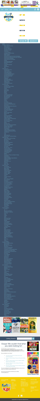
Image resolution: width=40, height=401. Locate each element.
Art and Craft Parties (7, 167)
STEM (5, 237)
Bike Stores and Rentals (8, 245)
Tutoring (5, 65)
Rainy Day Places (7, 119)
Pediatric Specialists (7, 159)
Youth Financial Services (8, 83)
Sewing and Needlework (8, 235)
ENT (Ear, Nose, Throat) (8, 147)
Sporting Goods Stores (8, 260)
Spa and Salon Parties (8, 202)
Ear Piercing (6, 253)
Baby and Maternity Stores (8, 243)
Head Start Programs (7, 50)
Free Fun (5, 100)
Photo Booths (6, 198)
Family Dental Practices (8, 149)
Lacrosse (5, 282)
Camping (5, 93)
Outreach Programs (7, 230)
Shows (5, 314)
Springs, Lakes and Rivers (8, 125)
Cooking (5, 215)
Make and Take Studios (8, 112)
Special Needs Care (7, 161)
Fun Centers (6, 101)
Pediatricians (6, 160)
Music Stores (6, 257)
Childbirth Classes (7, 143)
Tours (5, 133)
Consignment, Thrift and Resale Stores (10, 249)
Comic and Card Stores (8, 248)
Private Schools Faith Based (8, 58)
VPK (5, 67)
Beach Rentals (6, 244)
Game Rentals (6, 186)
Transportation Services (8, 64)
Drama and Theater (7, 218)
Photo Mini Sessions (7, 311)
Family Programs (7, 221)
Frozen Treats (6, 255)
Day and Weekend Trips (8, 95)
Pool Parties (6, 199)
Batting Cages (6, 90)
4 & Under (6, 208)
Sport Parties (6, 204)
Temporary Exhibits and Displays (9, 129)
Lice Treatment (6, 152)
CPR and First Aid (7, 145)
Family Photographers (7, 72)
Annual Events (6, 305)
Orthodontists (6, 155)
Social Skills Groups (7, 79)
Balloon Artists (6, 168)
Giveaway (21, 9)
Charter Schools (6, 46)
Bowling (5, 92)
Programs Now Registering (8, 232)
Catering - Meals (7, 173)
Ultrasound (6, 162)
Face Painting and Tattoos (8, 181)
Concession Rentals (7, 176)
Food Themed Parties (7, 182)
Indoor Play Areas (7, 108)
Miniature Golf (6, 113)
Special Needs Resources (8, 80)
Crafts (5, 216)
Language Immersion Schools (9, 53)
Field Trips (6, 98)
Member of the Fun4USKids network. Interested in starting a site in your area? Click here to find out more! (24, 383)
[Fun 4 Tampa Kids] (8, 16)
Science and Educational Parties (9, 201)
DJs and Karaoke (7, 179)
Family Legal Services (7, 71)
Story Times (6, 238)
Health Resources (5, 137)
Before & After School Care (8, 45)
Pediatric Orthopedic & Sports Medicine (10, 157)
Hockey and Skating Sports (8, 279)
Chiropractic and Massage (8, 144)
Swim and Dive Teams (8, 297)
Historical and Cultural (7, 223)
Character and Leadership (8, 211)
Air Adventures (6, 85)
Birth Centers (6, 140)
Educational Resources (8, 48)
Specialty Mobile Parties (8, 203)
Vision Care (6, 163)
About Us (13, 386)
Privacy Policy (14, 385)
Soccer (5, 292)
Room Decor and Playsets (8, 258)
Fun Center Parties (7, 184)
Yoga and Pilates (7, 303)
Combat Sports (6, 271)
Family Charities (6, 70)
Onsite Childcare (7, 55)
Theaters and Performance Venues (10, 130)
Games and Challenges (8, 102)
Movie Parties (6, 190)
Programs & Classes (5, 207)
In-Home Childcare (7, 52)
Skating (5, 122)
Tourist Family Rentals (8, 262)
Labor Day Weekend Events (8, 309)
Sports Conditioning (7, 295)
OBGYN (5, 153)
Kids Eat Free (6, 256)
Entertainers (6, 180)
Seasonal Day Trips (7, 312)
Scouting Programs (7, 234)
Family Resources (5, 68)
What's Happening (5, 304)
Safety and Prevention (7, 233)
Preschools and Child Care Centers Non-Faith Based (13, 57)
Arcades (5, 88)
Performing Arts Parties (8, 197)
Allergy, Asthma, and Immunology (9, 138)
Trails (5, 134)
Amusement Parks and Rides (9, 86)
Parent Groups (6, 77)
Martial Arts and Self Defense (9, 284)
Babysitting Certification (8, 210)
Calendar (6, 9)
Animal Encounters (7, 87)
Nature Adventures (7, 116)
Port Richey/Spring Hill (34, 6)
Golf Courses (6, 105)
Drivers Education (7, 219)
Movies (5, 114)
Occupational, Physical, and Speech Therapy (11, 154)
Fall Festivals (6, 306)
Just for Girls (6, 225)
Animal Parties (6, 166)
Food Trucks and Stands (8, 183)
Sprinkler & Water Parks (8, 126)
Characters (6, 174)
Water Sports (6, 301)
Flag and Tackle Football (8, 274)
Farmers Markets (7, 254)
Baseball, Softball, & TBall (8, 266)
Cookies (5, 177)
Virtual (5, 239)
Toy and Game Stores (7, 263)
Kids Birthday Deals (7, 188)
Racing (5, 287)
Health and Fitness (7, 278)
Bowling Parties (6, 169)
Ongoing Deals (6, 310)
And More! (23, 391)
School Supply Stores (7, 259)
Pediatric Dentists (7, 156)
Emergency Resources (8, 69)
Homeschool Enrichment (8, 224)
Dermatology (6, 146)
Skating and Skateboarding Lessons (10, 291)
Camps (3, 43)
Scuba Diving (6, 289)
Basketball (6, 268)
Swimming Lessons (7, 298)
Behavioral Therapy (7, 139)
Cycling (5, 272)
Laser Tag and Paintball (8, 110)
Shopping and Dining (5, 242)
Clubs (5, 214)
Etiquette (5, 220)
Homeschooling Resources (8, 74)
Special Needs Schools (8, 62)
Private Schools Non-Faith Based (9, 59)
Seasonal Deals (6, 313)
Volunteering (6, 241)
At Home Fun (6, 89)
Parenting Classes (7, 231)
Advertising (16, 9)
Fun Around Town (5, 84)
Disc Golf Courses (7, 96)
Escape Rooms (6, 97)
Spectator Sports (7, 123)
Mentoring (6, 227)
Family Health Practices (8, 150)
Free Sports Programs (8, 275)
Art (4, 209)
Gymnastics (6, 277)
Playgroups (6, 78)
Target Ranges (6, 128)
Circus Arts (6, 213)
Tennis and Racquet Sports (8, 299)
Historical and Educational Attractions (10, 106)
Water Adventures (7, 135)
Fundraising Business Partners (9, 73)
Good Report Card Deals (8, 308)
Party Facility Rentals (7, 193)
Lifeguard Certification (7, 283)
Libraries (5, 111)
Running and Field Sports (8, 288)
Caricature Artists (7, 171)
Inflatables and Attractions (8, 187)
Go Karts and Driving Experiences (9, 103)
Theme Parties (6, 205)
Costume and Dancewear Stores (9, 250)
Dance (5, 217)
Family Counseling (7, 148)
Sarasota (23, 389)
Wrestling (5, 302)
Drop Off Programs (7, 47)
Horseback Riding (7, 281)
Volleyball (5, 300)
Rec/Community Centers (8, 120)
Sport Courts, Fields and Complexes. (10, 124)
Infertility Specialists (7, 151)
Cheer (5, 270)
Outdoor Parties (6, 192)
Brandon (12, 6)
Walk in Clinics (6, 164)
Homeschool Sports (7, 280)
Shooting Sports (6, 290)
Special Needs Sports (7, 293)
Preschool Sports (7, 286)
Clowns (5, 175)
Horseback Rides (7, 107)
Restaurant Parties (7, 200)
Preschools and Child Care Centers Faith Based (12, 56)
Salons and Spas (7, 121)
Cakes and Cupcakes (7, 170)
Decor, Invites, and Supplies (8, 178)
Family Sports (6, 273)
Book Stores (6, 246)
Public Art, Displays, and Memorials (10, 118)
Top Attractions (6, 132)
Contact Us (13, 388)
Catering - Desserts (7, 172)
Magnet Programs (7, 54)
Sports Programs (5, 264)
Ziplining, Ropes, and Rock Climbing (10, 136)
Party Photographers (7, 194)
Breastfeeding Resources (8, 142)
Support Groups (6, 81)
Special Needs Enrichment (8, 236)
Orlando (23, 388)
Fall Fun (5, 307)
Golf (5, 276)
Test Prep (5, 63)
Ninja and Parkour (7, 285)
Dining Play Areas (7, 252)
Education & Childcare (6, 44)
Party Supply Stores (7, 196)
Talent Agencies (6, 82)
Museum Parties (7, 191)
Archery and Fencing (7, 265)
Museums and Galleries (8, 115)
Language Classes (7, 226)
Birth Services (6, 141)
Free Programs (6, 222)
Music (5, 228)
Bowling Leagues (7, 269)
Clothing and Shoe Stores (8, 247)
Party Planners (6, 195)
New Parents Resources (8, 75)
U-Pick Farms (6, 315)
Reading (5, 60)
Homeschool (6, 51)
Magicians (6, 189)
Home (2, 9)
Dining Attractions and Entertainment (10, 251)
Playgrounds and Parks (8, 117)
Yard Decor (6, 206)
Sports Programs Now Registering (9, 296)
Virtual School (6, 66)
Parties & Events (5, 165)
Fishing (5, 99)
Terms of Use (14, 384)
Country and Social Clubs (8, 94)
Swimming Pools (7, 127)
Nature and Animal (7, 229)
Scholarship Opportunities (8, 61)
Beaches (5, 91)
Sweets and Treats (7, 261)
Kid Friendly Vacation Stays (8, 109)
